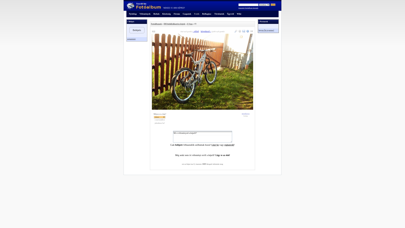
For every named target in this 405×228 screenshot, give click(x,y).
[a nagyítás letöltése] (243, 32)
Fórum (177, 14)
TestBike (155, 6)
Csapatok (187, 14)
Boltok (156, 14)
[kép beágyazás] (251, 32)
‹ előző (196, 31)
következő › (206, 31)
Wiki (239, 14)
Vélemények (145, 14)
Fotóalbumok (156, 24)
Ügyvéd (230, 14)
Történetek (219, 14)
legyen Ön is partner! (266, 30)
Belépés (137, 30)
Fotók (196, 14)
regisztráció (131, 39)
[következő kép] (202, 109)
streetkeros (245, 113)
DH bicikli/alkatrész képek (174, 24)
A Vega (190, 24)
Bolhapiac (206, 14)
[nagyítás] (235, 32)
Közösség (166, 14)
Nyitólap (133, 14)
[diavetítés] (239, 32)
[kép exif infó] (247, 32)
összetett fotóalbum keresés (248, 8)
